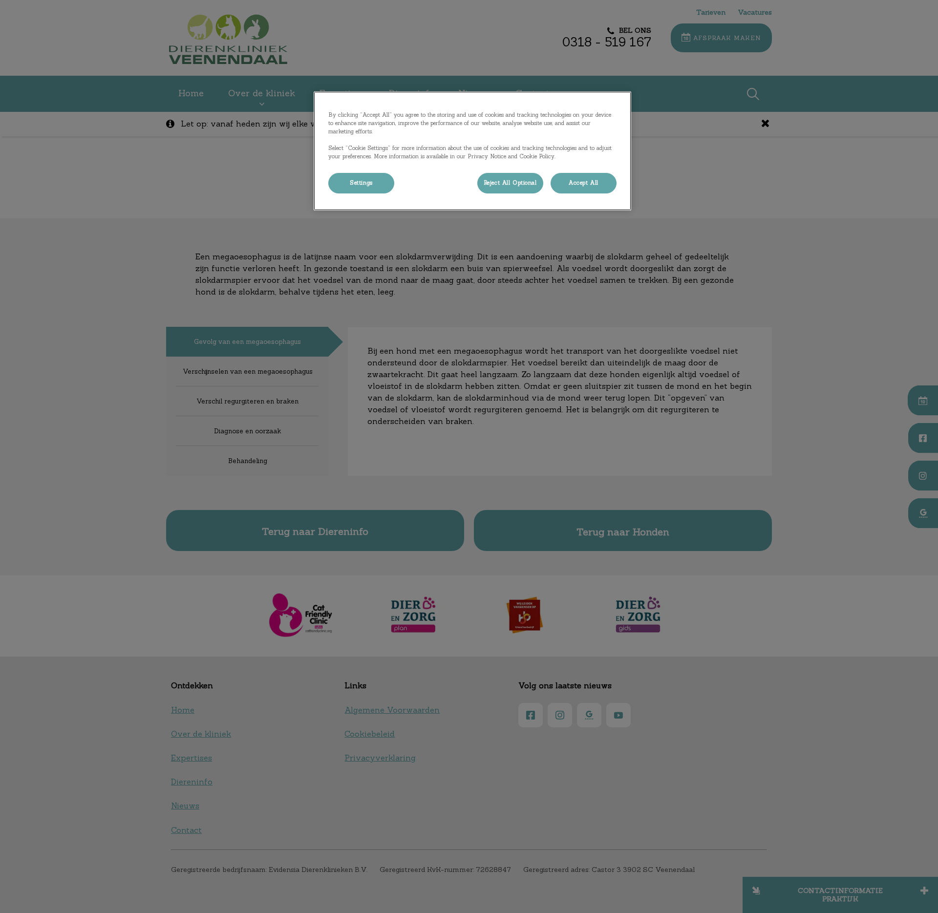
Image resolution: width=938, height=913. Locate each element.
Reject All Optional (510, 182)
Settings (361, 182)
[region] (472, 151)
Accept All (583, 182)
